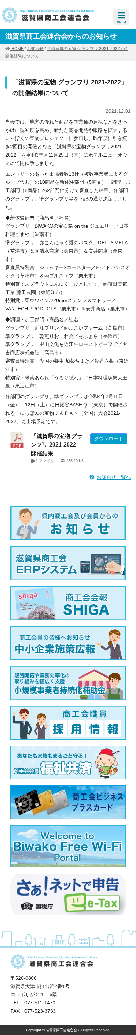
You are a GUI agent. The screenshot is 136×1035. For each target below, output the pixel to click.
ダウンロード (108, 438)
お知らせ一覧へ (114, 477)
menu (121, 21)
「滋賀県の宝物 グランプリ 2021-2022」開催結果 (57, 444)
